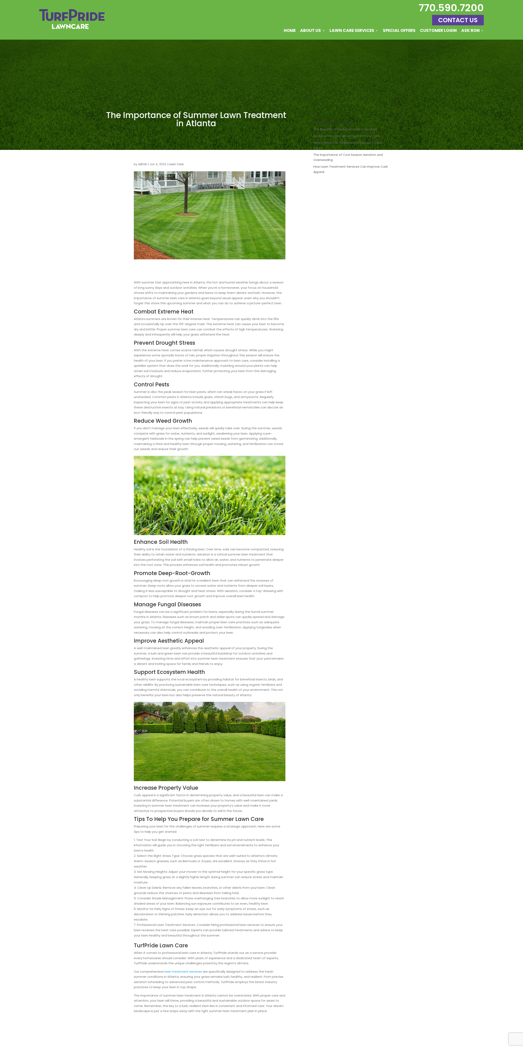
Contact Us (458, 20)
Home (290, 31)
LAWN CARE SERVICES (352, 31)
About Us (310, 31)
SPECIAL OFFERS (399, 31)
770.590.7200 (451, 8)
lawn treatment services (183, 971)
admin (142, 164)
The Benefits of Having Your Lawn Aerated (345, 129)
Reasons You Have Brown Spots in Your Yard (346, 136)
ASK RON (470, 31)
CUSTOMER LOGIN (438, 31)
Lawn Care (176, 164)
